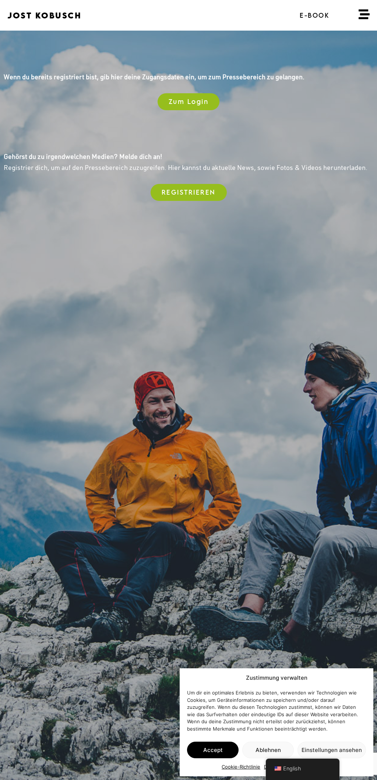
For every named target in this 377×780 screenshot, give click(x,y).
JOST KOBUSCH (44, 15)
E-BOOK (314, 15)
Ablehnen (268, 749)
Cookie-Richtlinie (241, 767)
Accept (213, 749)
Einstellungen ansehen (332, 749)
